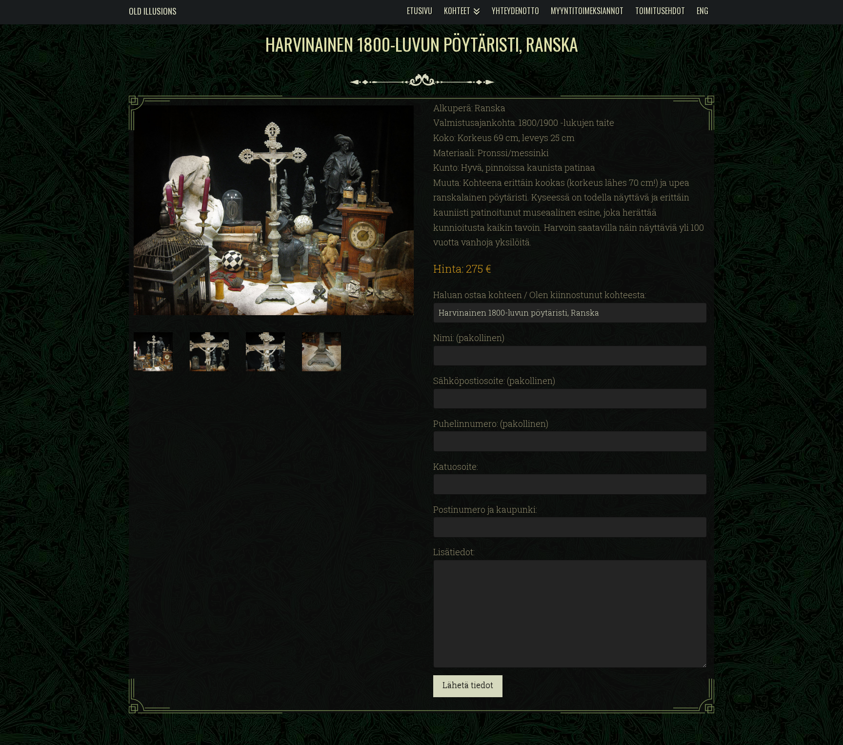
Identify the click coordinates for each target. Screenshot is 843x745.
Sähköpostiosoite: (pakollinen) (494, 380)
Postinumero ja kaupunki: (485, 509)
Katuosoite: (455, 466)
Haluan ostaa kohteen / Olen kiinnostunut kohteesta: (539, 295)
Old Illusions (153, 11)
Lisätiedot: (454, 552)
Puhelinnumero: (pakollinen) (490, 423)
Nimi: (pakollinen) (468, 337)
